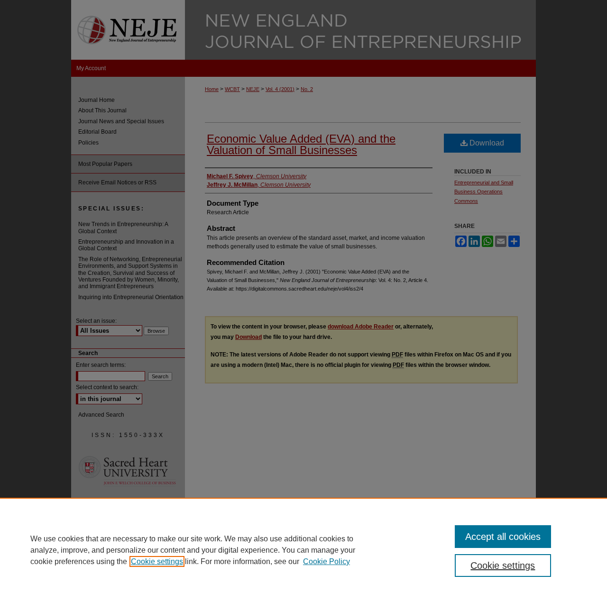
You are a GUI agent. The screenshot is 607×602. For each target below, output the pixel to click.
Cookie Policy (326, 561)
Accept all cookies (503, 536)
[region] (303, 550)
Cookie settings (157, 561)
